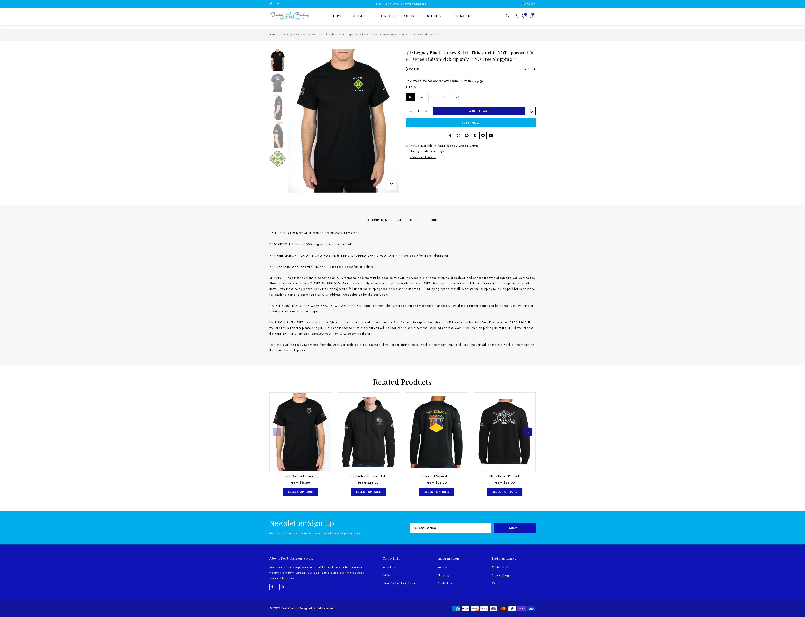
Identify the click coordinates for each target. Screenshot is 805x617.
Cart (495, 583)
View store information (423, 157)
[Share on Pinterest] (466, 135)
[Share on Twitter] (458, 135)
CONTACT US (462, 16)
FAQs (386, 575)
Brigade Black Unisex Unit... (368, 476)
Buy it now (471, 123)
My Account (500, 567)
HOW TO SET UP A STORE (397, 16)
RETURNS (432, 220)
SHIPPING (434, 16)
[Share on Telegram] (483, 135)
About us (389, 567)
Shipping (443, 575)
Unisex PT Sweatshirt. (437, 476)
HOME (337, 16)
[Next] (528, 432)
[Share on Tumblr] (474, 135)
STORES (359, 16)
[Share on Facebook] (450, 135)
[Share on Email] (491, 135)
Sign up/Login (501, 575)
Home (273, 34)
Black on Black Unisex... (300, 476)
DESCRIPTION (376, 220)
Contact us (445, 583)
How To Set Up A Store (399, 583)
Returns (443, 567)
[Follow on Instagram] (278, 3)
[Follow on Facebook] (270, 3)
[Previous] (277, 432)
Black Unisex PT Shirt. (504, 476)
